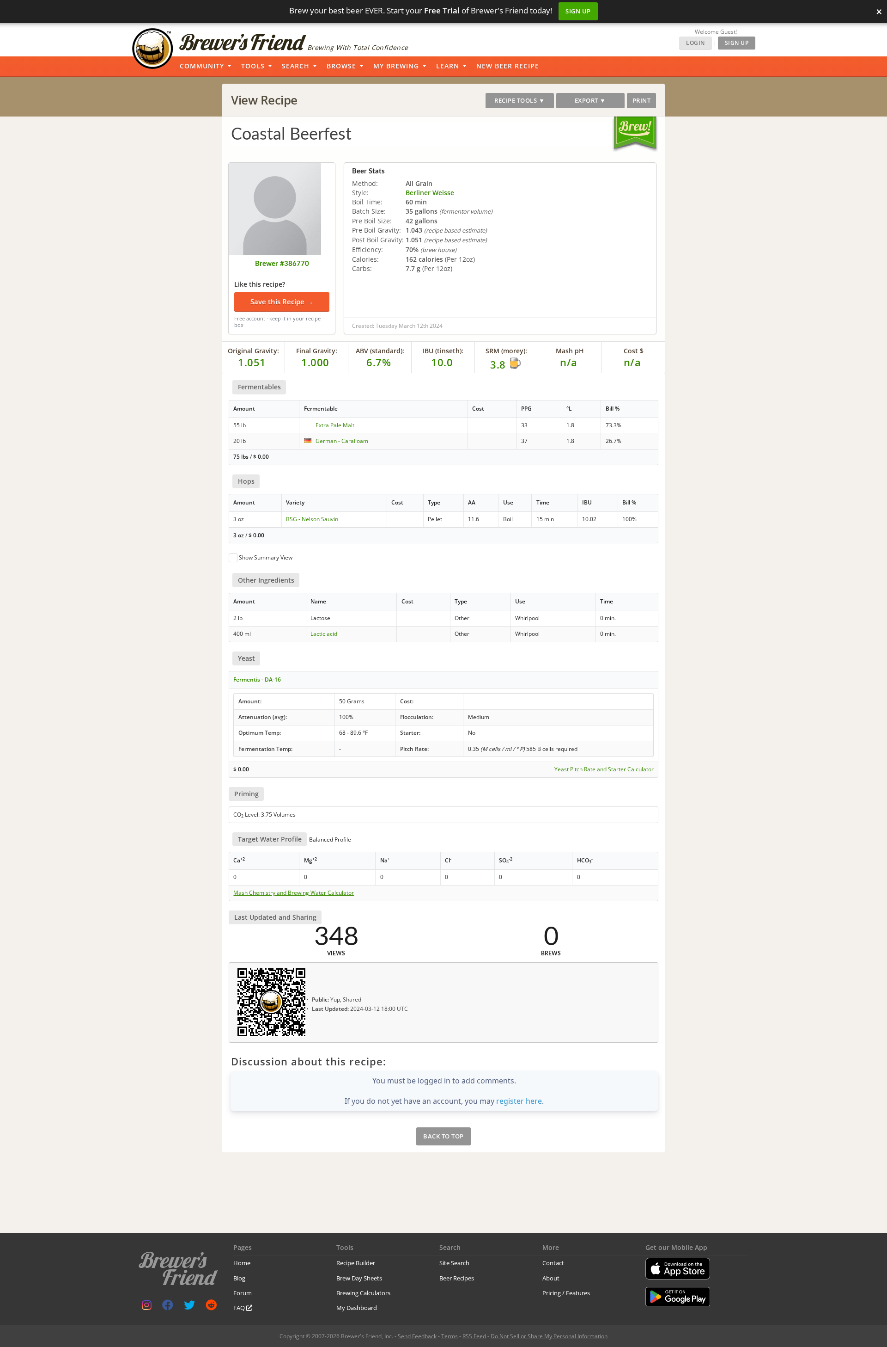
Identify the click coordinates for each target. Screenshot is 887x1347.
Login (695, 43)
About (550, 1278)
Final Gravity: (316, 350)
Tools (253, 66)
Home (241, 1263)
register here (519, 1101)
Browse (341, 66)
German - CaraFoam (342, 441)
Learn (447, 66)
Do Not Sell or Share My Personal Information (549, 1336)
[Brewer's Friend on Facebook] (167, 1307)
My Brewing (396, 66)
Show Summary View (265, 557)
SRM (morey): (506, 350)
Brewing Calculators (363, 1293)
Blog (239, 1278)
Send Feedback (417, 1336)
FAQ (239, 1308)
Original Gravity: (253, 350)
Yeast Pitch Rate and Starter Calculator (604, 769)
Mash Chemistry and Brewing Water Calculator (293, 893)
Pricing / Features (566, 1293)
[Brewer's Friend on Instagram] (147, 1307)
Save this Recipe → (281, 301)
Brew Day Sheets (359, 1278)
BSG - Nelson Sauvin (312, 519)
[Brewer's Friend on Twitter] (189, 1307)
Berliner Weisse (430, 192)
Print (641, 100)
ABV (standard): (380, 350)
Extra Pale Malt (335, 425)
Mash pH (570, 350)
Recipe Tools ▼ (519, 100)
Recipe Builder (355, 1263)
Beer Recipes (456, 1278)
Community (202, 66)
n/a (632, 362)
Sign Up (578, 11)
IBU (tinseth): (443, 350)
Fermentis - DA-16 (257, 679)
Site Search (454, 1263)
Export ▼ (590, 100)
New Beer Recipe (507, 66)
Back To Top (443, 1136)
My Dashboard (356, 1308)
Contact (553, 1263)
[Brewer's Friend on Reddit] (211, 1307)
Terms (449, 1336)
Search (296, 66)
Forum (242, 1293)
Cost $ (634, 350)
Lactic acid (323, 634)
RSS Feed (474, 1336)
